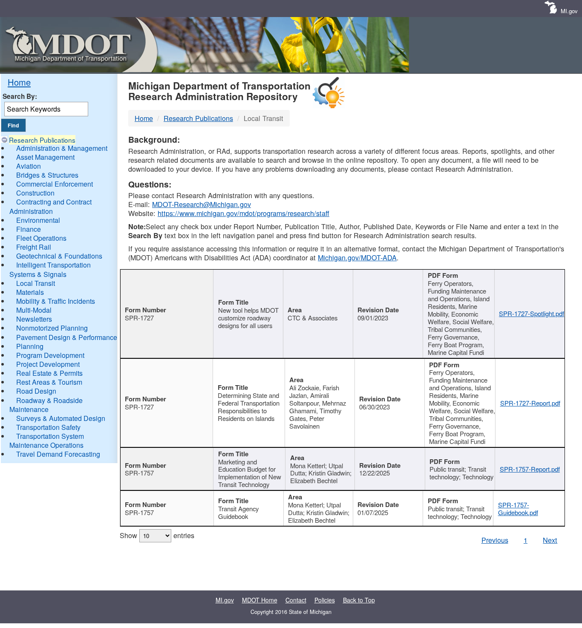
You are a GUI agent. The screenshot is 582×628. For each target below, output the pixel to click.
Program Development (50, 355)
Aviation (28, 166)
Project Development (48, 364)
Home (19, 82)
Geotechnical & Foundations (59, 256)
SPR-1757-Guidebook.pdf (518, 508)
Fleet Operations (41, 238)
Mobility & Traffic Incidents (55, 301)
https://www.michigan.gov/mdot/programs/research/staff (243, 213)
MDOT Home (259, 600)
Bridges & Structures (47, 175)
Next (550, 540)
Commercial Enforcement (54, 184)
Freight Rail (33, 247)
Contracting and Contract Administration (50, 206)
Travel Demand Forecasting (58, 454)
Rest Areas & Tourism (49, 382)
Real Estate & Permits (49, 373)
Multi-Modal (34, 310)
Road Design (36, 391)
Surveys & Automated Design (60, 418)
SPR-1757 (139, 472)
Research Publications (42, 139)
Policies (324, 600)
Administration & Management (61, 148)
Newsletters (34, 319)
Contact (295, 600)
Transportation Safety (48, 427)
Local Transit (35, 283)
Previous (494, 540)
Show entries (157, 535)
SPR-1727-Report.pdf (530, 402)
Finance (28, 229)
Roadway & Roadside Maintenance (46, 404)
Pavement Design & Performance (66, 337)
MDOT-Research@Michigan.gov (201, 204)
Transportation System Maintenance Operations (46, 440)
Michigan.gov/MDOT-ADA (357, 257)
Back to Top (359, 600)
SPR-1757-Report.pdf (530, 468)
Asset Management (45, 157)
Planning (29, 346)
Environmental (38, 220)
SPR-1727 (139, 317)
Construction (35, 193)
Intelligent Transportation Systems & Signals (50, 269)
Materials (30, 292)
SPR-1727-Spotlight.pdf (531, 313)
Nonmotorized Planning (52, 328)
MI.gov (569, 11)
